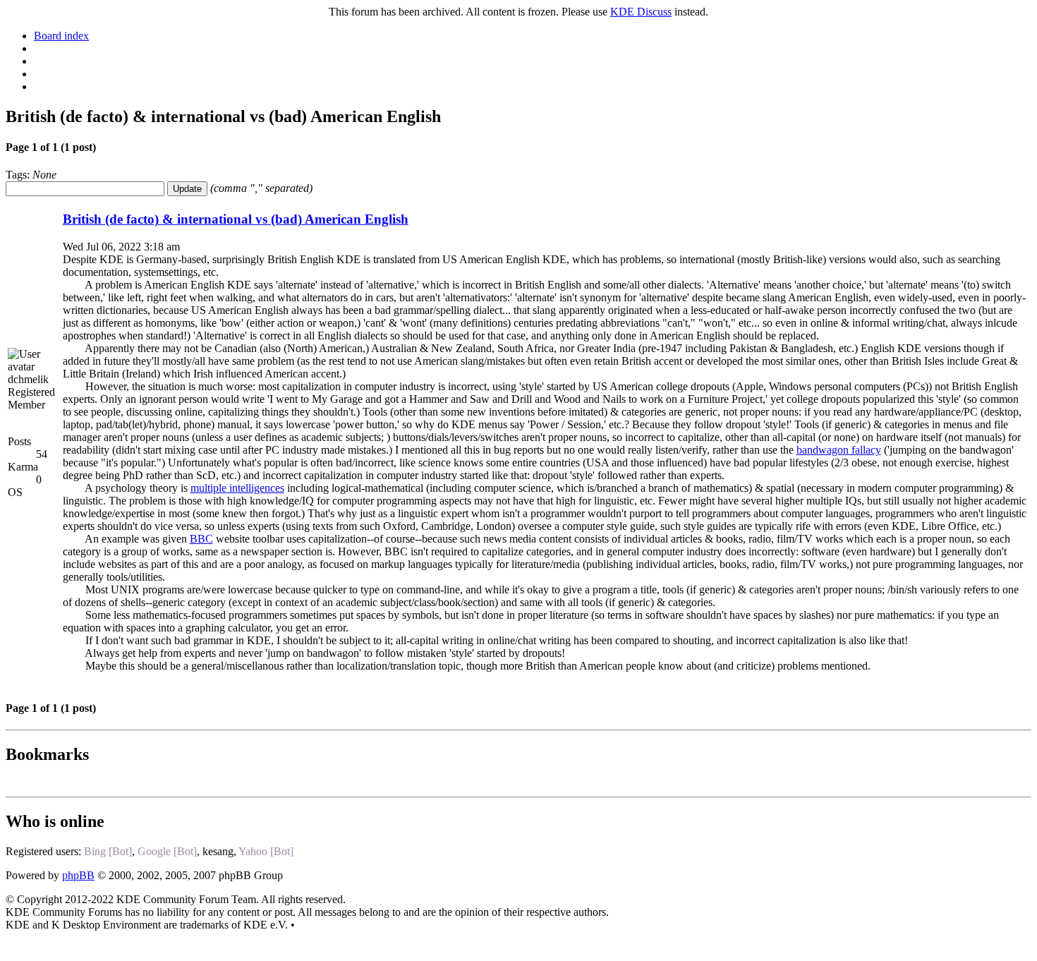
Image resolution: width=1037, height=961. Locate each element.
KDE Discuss (641, 12)
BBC (201, 539)
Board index (61, 36)
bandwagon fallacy (838, 450)
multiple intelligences (237, 488)
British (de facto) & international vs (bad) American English (235, 219)
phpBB (78, 875)
